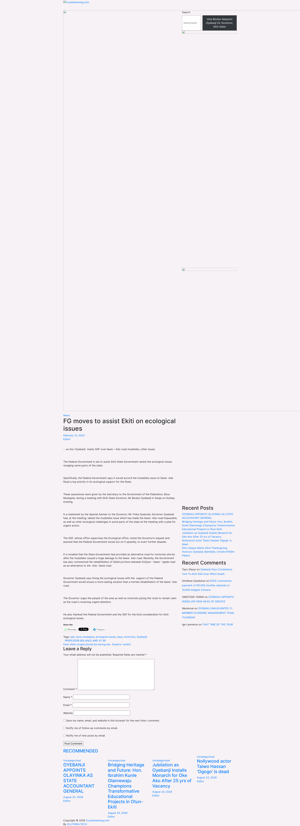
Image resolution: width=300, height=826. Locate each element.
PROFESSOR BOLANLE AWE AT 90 (84, 640)
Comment (70, 689)
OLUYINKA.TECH (77, 824)
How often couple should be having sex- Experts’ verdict (97, 644)
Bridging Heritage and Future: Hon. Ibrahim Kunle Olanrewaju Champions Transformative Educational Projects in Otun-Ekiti (208, 525)
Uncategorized (72, 760)
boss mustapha (85, 636)
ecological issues (106, 636)
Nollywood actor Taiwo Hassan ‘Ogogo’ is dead (214, 766)
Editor (66, 439)
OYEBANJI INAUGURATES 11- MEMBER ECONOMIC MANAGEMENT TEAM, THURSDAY (208, 613)
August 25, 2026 (73, 797)
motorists (129, 636)
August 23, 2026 (207, 777)
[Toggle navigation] (62, 8)
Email (67, 705)
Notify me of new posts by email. (85, 735)
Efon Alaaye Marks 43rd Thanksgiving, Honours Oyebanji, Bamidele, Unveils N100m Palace (208, 551)
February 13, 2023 (74, 435)
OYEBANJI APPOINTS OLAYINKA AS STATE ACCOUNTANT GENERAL (79, 778)
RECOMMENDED (80, 751)
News (66, 415)
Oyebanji (142, 636)
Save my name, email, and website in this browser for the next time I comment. (113, 720)
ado (72, 636)
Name (67, 697)
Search (186, 12)
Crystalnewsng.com (97, 820)
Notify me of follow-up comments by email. (92, 728)
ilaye (120, 636)
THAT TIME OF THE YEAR (217, 624)
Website (68, 713)
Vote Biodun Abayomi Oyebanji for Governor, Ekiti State (219, 23)
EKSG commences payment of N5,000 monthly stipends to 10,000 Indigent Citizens (207, 585)
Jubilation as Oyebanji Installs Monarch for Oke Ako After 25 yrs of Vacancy (171, 775)
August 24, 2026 (118, 812)
